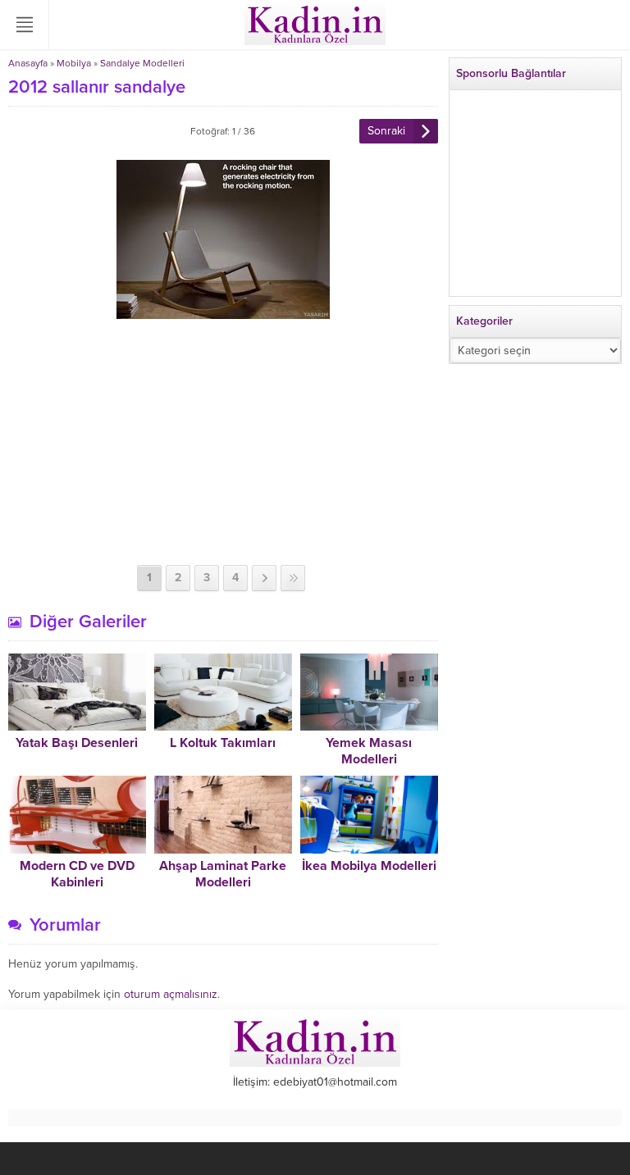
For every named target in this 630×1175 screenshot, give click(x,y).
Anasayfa (28, 63)
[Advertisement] (223, 442)
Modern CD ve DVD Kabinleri (77, 874)
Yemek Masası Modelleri (369, 751)
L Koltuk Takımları (223, 743)
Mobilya (74, 63)
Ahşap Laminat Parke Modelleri (222, 874)
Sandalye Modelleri (142, 63)
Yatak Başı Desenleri (77, 743)
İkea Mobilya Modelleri (369, 866)
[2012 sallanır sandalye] (223, 312)
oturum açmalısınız (170, 994)
